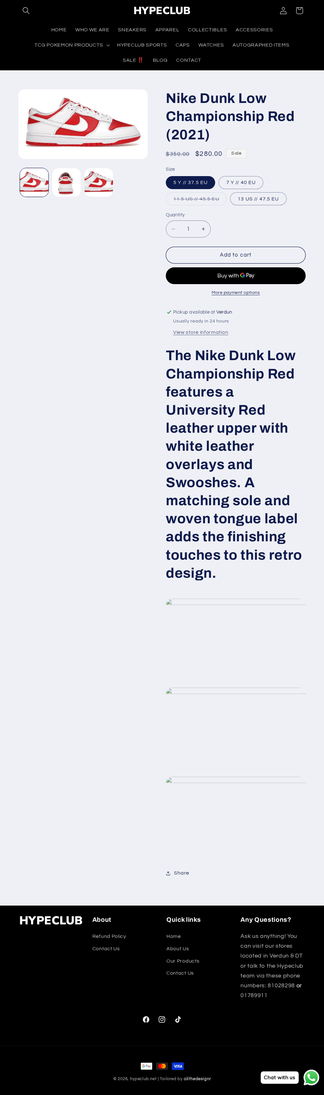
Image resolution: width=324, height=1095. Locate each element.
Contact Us (106, 948)
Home (173, 936)
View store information (200, 332)
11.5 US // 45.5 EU (200, 200)
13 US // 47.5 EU (258, 198)
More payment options (236, 292)
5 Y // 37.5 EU (190, 182)
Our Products (182, 961)
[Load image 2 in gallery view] (66, 182)
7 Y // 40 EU (241, 182)
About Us (177, 948)
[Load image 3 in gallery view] (98, 182)
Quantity (175, 215)
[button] (26, 11)
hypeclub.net (143, 1079)
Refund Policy (109, 936)
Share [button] (181, 872)
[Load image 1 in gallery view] (34, 182)
